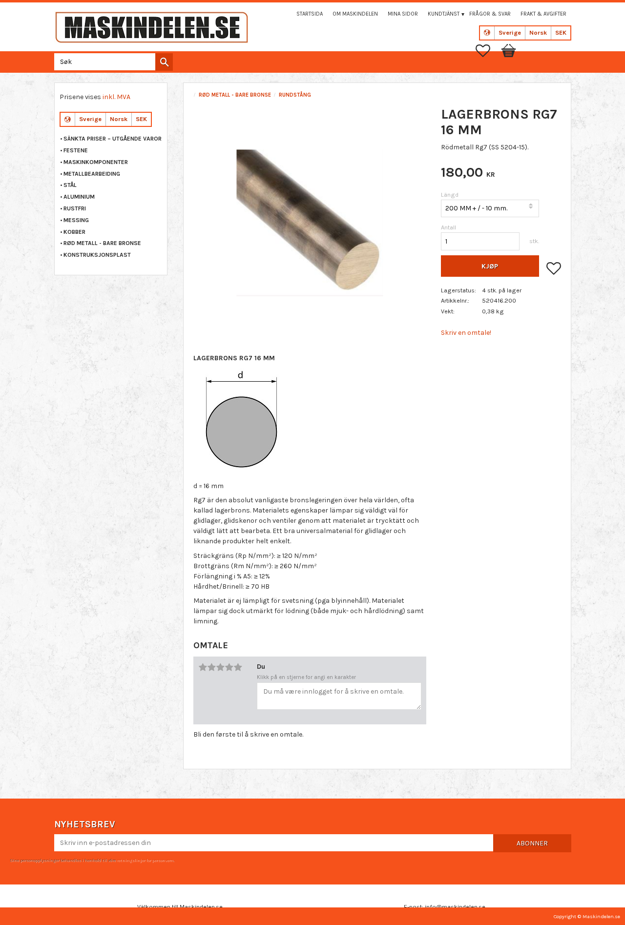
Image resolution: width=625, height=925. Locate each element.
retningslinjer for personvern (145, 860)
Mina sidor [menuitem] (403, 14)
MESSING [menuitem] (76, 220)
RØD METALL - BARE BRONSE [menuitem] (102, 243)
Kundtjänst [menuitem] (443, 14)
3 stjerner (220, 667)
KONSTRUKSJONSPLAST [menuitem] (97, 254)
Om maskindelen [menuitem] (355, 14)
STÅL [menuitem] (70, 185)
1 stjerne (202, 667)
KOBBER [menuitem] (74, 231)
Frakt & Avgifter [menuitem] (543, 14)
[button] (488, 50)
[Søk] (164, 62)
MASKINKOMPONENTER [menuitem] (95, 162)
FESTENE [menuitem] (75, 150)
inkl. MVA (116, 97)
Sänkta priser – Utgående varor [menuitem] (112, 138)
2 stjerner (211, 667)
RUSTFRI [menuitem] (74, 208)
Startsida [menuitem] (309, 14)
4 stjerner (229, 667)
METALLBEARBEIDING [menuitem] (91, 173)
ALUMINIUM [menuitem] (79, 196)
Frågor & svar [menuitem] (490, 14)
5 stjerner (237, 667)
